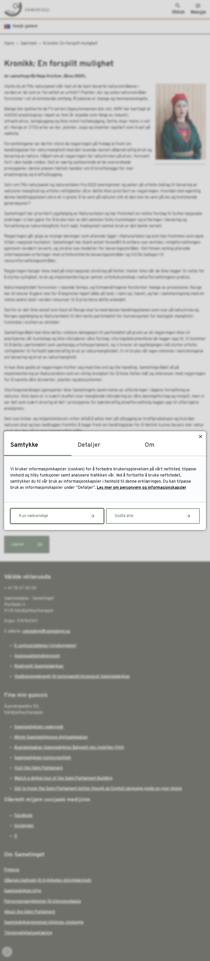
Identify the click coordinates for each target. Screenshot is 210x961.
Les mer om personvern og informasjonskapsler (141, 487)
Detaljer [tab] (89, 445)
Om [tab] (149, 445)
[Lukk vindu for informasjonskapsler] (200, 436)
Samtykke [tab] (24, 445)
